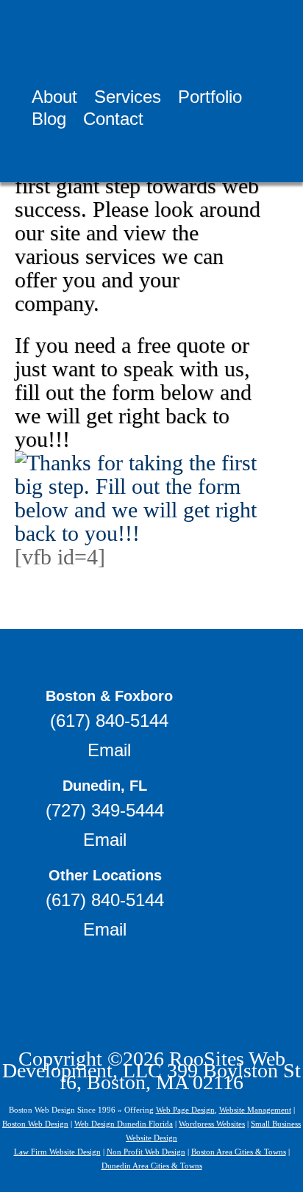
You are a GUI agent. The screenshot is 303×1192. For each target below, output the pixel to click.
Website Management (255, 1109)
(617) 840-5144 (109, 720)
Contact (113, 121)
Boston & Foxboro (109, 696)
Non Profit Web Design (146, 1151)
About (54, 99)
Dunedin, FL (105, 786)
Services (127, 99)
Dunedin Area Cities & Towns (151, 1165)
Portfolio (210, 99)
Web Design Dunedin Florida (123, 1123)
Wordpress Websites (212, 1123)
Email (109, 750)
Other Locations (105, 875)
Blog (49, 121)
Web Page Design (185, 1109)
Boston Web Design (35, 1123)
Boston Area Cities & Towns (238, 1151)
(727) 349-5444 (105, 810)
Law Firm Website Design (57, 1151)
